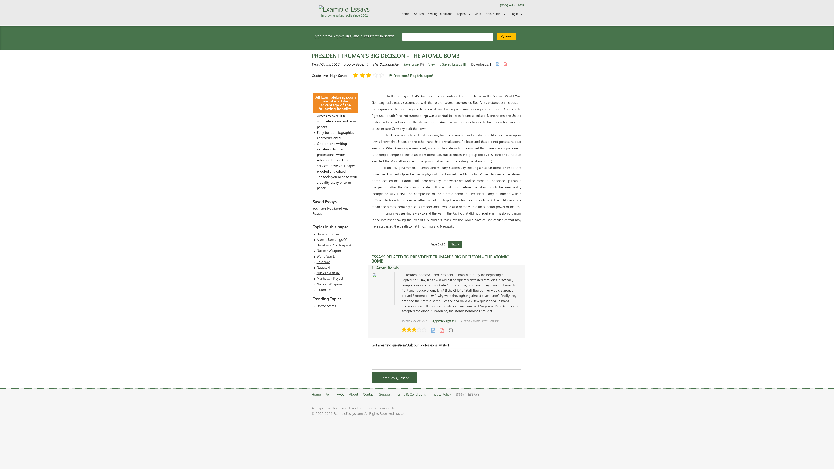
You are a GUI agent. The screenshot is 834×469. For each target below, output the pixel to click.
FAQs (340, 394)
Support (385, 394)
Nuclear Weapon (329, 250)
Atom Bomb (387, 268)
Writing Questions (440, 14)
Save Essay (411, 64)
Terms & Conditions (411, 394)
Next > (455, 244)
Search (419, 14)
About (353, 394)
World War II (326, 256)
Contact (368, 394)
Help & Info (493, 14)
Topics (461, 14)
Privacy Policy (441, 394)
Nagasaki (323, 267)
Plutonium (324, 289)
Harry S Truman (328, 234)
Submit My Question (394, 377)
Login (514, 14)
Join (478, 14)
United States (326, 306)
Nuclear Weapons (329, 284)
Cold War (323, 262)
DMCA (400, 414)
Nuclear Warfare (328, 273)
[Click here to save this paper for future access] (451, 330)
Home (405, 14)
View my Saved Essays (445, 64)
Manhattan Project (330, 278)
